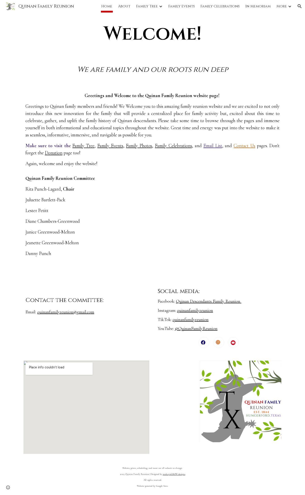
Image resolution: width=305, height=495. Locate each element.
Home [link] (106, 6)
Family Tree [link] (147, 6)
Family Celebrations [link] (220, 6)
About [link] (124, 6)
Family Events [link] (181, 6)
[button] (299, 6)
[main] (152, 34)
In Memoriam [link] (258, 6)
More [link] (281, 6)
